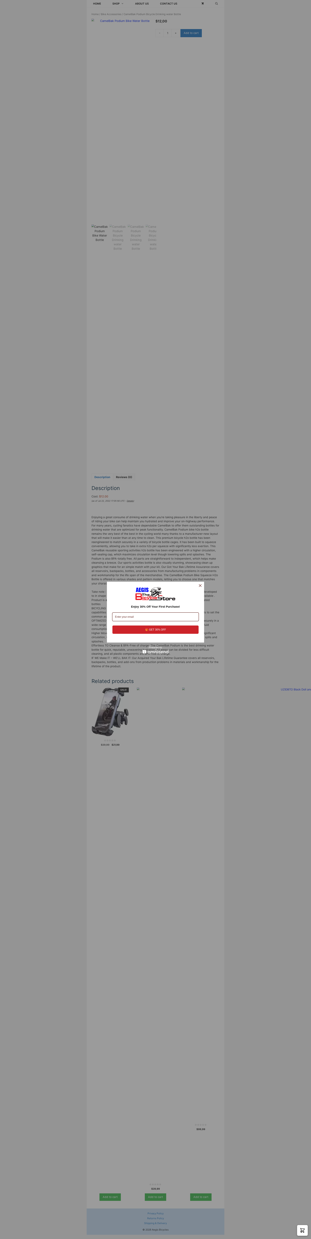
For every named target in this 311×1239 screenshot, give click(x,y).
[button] (302, 1230)
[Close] (200, 585)
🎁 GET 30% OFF (155, 629)
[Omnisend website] (155, 650)
